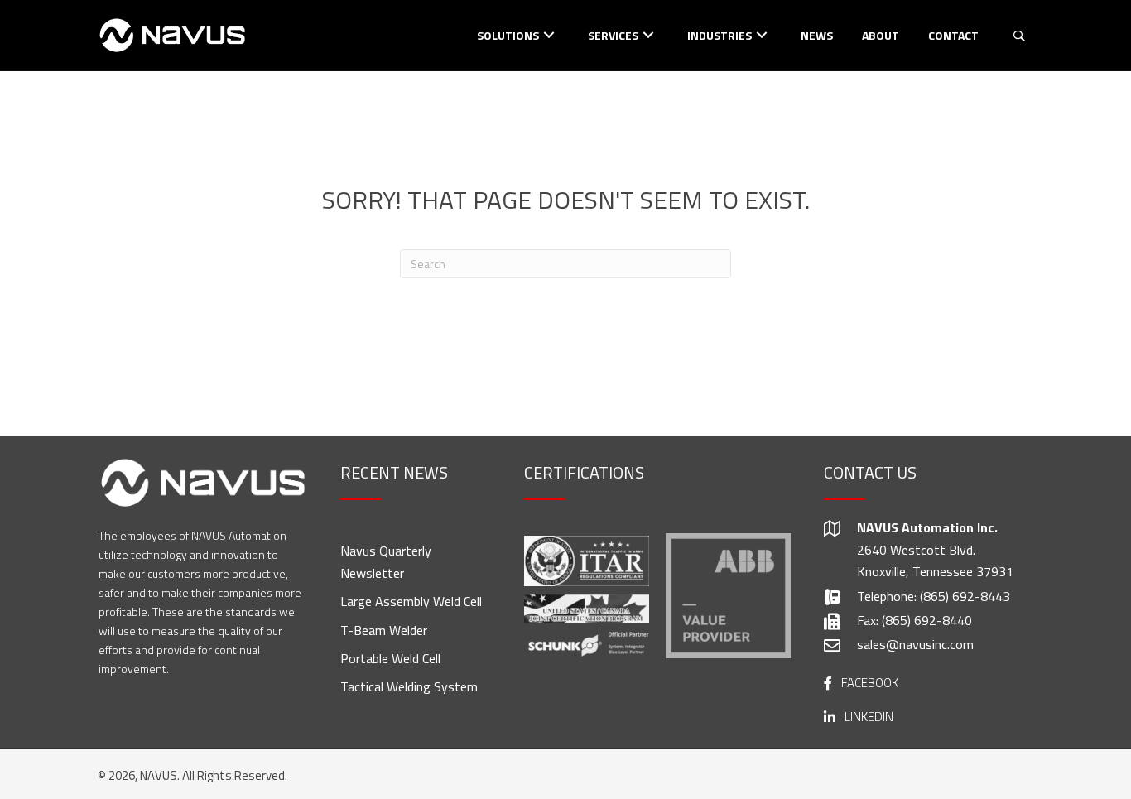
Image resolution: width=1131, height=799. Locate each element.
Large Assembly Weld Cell (411, 601)
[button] (549, 34)
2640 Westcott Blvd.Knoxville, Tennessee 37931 (935, 560)
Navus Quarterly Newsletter (385, 561)
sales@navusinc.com (915, 644)
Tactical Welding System (409, 686)
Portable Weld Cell (390, 658)
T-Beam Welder (383, 630)
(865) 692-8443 (965, 596)
